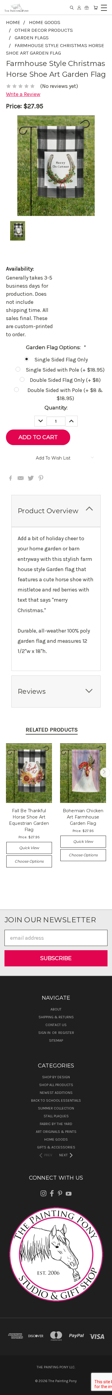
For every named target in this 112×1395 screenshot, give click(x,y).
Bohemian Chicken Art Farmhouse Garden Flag (83, 817)
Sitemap (56, 1040)
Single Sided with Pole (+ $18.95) (65, 370)
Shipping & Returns (56, 1017)
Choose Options (29, 861)
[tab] (56, 511)
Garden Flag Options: (56, 347)
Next (105, 772)
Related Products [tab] (52, 729)
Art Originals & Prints (56, 1132)
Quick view (29, 848)
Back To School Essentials (56, 1100)
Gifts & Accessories (56, 1147)
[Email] (21, 478)
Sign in (44, 1033)
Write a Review (23, 94)
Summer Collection (56, 1108)
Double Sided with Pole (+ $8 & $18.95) (65, 394)
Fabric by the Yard (56, 1124)
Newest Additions (56, 1093)
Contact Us (56, 1025)
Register (66, 1033)
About (56, 1009)
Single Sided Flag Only (61, 359)
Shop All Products (56, 1085)
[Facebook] (10, 478)
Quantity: (56, 408)
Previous (7, 772)
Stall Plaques (56, 1116)
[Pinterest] (41, 478)
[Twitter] (31, 478)
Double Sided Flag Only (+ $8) (65, 380)
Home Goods (56, 1139)
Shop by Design (56, 1077)
